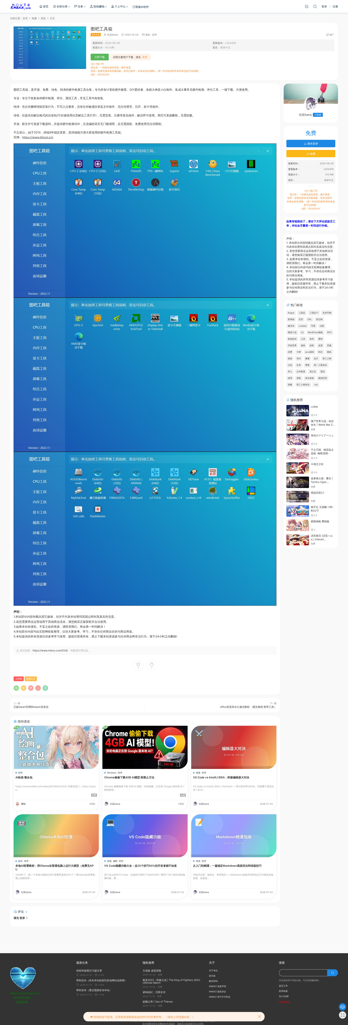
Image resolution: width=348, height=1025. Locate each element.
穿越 (329, 345)
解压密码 (213, 981)
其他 (198, 861)
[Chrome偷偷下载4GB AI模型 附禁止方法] (145, 747)
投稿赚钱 (98, 6)
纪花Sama (112, 34)
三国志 (302, 312)
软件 (154, 34)
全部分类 (61, 6)
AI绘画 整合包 (23, 777)
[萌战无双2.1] (297, 496)
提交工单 (283, 985)
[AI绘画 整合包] (56, 747)
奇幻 (299, 358)
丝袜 (312, 345)
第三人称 (327, 358)
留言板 (212, 975)
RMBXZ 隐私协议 (217, 991)
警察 (307, 365)
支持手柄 (327, 312)
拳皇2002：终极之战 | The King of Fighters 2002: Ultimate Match (171, 981)
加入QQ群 (284, 996)
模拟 (329, 352)
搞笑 (303, 345)
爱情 (320, 338)
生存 (299, 365)
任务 (80, 6)
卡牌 (299, 352)
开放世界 (292, 345)
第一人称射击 (320, 365)
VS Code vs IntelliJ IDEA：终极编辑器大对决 (221, 777)
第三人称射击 (303, 384)
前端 (198, 772)
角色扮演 (292, 338)
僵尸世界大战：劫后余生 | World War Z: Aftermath (322, 424)
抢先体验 (309, 378)
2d (302, 332)
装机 (147, 34)
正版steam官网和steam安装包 (31, 706)
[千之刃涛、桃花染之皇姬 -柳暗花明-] (297, 453)
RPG (329, 332)
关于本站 (213, 970)
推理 (290, 378)
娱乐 (20, 861)
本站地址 (285, 1002)
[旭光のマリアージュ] (297, 439)
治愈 (322, 325)
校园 (290, 358)
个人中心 (120, 6)
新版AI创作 (142, 7)
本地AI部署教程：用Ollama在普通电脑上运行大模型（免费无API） (54, 867)
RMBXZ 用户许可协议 (219, 996)
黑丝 (322, 371)
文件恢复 (301, 371)
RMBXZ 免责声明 (217, 986)
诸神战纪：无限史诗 (154, 992)
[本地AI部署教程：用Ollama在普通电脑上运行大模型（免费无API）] (56, 835)
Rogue (291, 312)
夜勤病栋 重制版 (320, 521)
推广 (332, 34)
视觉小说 (292, 332)
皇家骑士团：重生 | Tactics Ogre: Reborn (322, 482)
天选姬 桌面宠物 (152, 970)
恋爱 (290, 352)
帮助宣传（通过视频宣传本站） (94, 990)
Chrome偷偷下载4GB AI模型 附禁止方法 (129, 777)
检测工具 (30, 678)
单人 (290, 371)
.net (316, 384)
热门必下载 (21, 6)
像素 (307, 358)
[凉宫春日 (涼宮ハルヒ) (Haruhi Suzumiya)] (297, 539)
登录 (144, 57)
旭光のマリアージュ (322, 435)
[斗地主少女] (297, 468)
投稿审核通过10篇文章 (89, 970)
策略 (290, 384)
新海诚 (291, 319)
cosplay (303, 325)
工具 (303, 338)
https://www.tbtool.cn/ (37, 137)
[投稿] (306, 6)
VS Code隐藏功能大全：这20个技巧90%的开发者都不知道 (140, 865)
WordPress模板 (315, 332)
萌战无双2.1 (317, 492)
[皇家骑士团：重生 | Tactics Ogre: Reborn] (297, 482)
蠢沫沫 (291, 325)
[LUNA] (297, 410)
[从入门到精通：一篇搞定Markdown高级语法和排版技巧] (233, 835)
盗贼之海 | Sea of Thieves (158, 1001)
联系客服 (283, 991)
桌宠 (320, 345)
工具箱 (18, 678)
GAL (309, 319)
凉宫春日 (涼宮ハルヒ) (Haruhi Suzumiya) (322, 539)
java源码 (309, 352)
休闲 (312, 338)
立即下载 (100, 57)
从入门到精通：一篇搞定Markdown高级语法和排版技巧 (227, 865)
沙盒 (290, 365)
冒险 (299, 378)
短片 (316, 358)
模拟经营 (322, 378)
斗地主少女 (317, 464)
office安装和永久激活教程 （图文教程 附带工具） (248, 706)
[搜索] (315, 6)
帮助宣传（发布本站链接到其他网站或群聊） (101, 980)
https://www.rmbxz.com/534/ (50, 650)
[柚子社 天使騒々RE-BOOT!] (297, 511)
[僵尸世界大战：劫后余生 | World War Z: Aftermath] (297, 425)
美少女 (313, 371)
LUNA (314, 406)
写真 (313, 325)
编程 (115, 861)
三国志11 (314, 312)
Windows (111, 772)
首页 (45, 6)
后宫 (301, 319)
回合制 (319, 319)
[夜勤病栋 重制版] (297, 525)
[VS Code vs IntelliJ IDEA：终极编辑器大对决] (233, 747)
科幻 (320, 352)
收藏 (312, 153)
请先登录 (312, 143)
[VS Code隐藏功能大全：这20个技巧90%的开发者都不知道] (145, 835)
